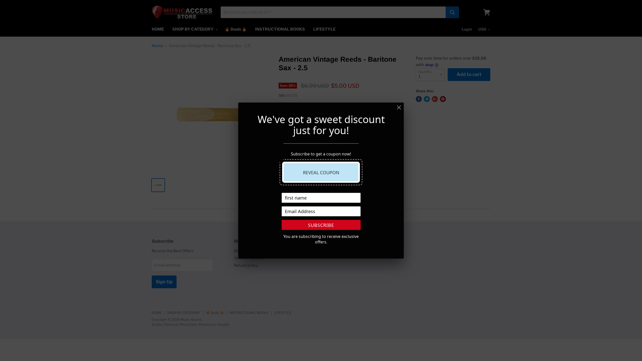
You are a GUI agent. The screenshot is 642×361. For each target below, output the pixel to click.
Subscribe (321, 225)
